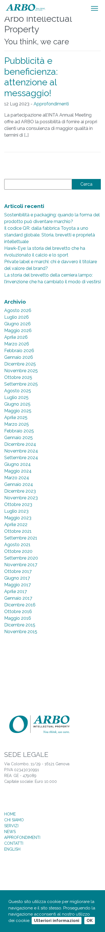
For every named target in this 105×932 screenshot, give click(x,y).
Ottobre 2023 (18, 504)
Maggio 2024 (18, 471)
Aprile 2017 (15, 591)
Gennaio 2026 (18, 357)
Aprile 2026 (16, 337)
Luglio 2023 (16, 511)
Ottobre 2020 (18, 551)
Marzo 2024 (16, 477)
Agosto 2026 (17, 310)
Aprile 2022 (15, 524)
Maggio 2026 (18, 330)
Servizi (11, 826)
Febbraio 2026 (19, 350)
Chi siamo (14, 820)
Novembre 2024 (21, 451)
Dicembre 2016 (20, 604)
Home (10, 814)
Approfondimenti (51, 103)
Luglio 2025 (16, 397)
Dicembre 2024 (20, 444)
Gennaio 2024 (18, 484)
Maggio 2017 (17, 584)
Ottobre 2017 (18, 571)
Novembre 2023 (21, 497)
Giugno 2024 (17, 464)
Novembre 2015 (20, 631)
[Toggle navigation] (94, 8)
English (12, 849)
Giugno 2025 (17, 404)
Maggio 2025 (17, 410)
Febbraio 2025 (19, 431)
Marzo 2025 (16, 424)
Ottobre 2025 (18, 377)
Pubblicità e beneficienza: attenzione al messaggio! (31, 76)
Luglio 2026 (16, 317)
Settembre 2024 (21, 457)
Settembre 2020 (21, 558)
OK (90, 920)
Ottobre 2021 (18, 531)
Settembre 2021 (20, 538)
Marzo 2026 (16, 344)
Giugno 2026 (17, 323)
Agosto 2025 (17, 390)
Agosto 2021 (17, 544)
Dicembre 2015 (19, 625)
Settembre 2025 (21, 384)
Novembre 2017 (20, 564)
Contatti (13, 843)
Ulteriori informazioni (56, 920)
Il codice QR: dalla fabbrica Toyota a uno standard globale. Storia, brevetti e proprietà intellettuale (49, 235)
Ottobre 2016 (18, 611)
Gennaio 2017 (18, 598)
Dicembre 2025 (20, 364)
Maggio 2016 (17, 618)
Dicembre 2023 (20, 491)
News (10, 831)
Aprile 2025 (15, 417)
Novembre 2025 (21, 370)
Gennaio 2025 (18, 437)
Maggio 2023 (17, 518)
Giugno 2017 (17, 578)
